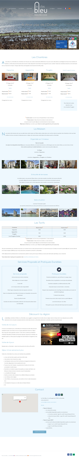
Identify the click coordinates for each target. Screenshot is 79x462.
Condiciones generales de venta (34, 455)
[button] (20, 402)
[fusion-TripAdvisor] (62, 395)
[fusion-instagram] (59, 395)
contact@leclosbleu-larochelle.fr (48, 402)
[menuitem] (15, 8)
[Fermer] (25, 397)
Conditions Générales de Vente (31, 257)
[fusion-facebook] (56, 395)
